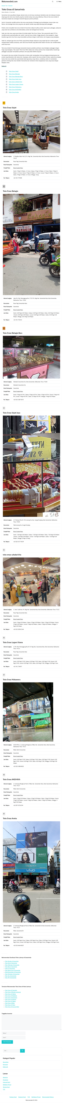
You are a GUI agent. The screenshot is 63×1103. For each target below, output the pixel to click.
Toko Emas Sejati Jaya (15, 79)
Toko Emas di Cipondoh (11, 990)
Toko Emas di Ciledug (10, 994)
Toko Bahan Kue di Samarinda (12, 970)
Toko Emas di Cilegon (10, 1001)
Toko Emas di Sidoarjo (10, 999)
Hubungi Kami (6, 1082)
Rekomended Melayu (48, 1097)
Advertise (5, 1077)
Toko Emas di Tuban (10, 1005)
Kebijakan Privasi (7, 1084)
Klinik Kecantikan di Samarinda (13, 972)
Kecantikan (5, 1062)
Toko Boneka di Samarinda (11, 961)
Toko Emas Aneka (14, 92)
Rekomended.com (9, 2)
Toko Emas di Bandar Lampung (13, 992)
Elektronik (5, 1067)
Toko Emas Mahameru (15, 87)
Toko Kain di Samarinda (11, 963)
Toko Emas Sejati (13, 71)
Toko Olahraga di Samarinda (12, 965)
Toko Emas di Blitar (10, 1003)
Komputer (5, 1064)
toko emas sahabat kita (15, 81)
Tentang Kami (6, 1087)
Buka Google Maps (18, 168)
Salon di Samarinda (10, 968)
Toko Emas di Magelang (11, 995)
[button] (52, 1)
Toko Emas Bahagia (14, 74)
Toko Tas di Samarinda (10, 976)
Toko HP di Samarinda (10, 977)
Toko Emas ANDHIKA (15, 89)
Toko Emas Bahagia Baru (16, 76)
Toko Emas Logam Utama (16, 84)
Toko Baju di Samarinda (11, 966)
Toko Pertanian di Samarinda (12, 974)
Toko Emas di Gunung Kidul (12, 1006)
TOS (4, 1089)
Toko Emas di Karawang (11, 997)
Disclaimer (5, 1080)
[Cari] (22, 1051)
